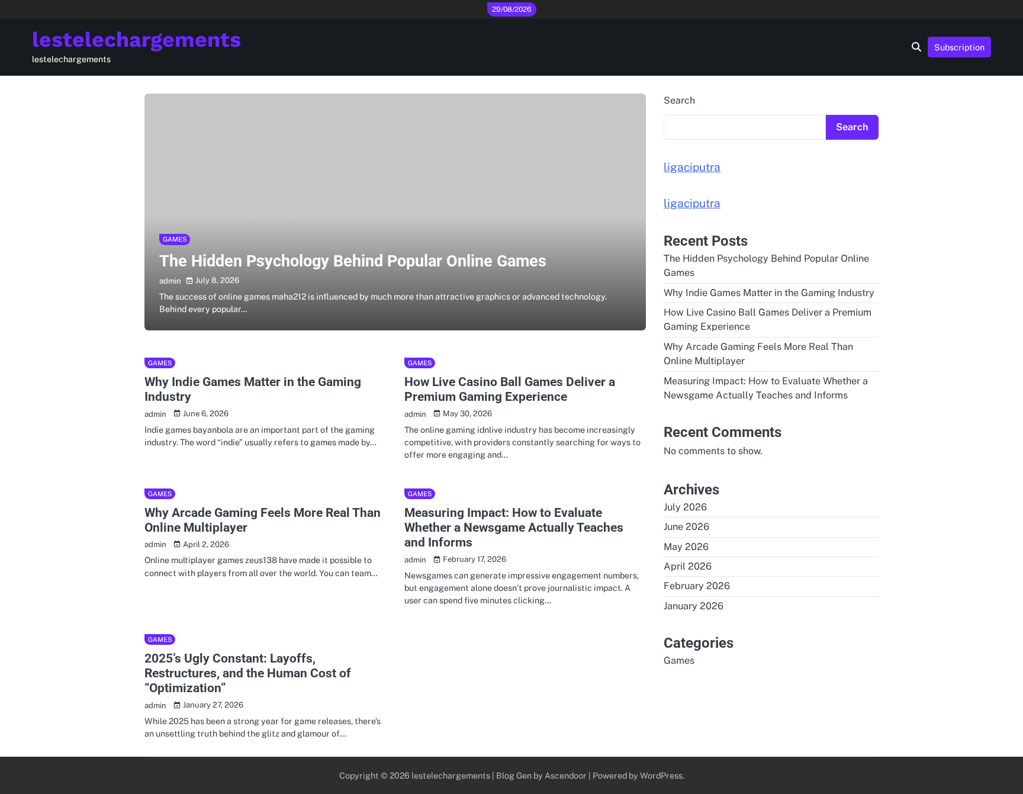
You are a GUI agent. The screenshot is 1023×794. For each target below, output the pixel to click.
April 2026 (688, 566)
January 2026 (693, 606)
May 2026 (686, 546)
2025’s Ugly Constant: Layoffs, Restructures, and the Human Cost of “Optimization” (247, 673)
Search (679, 100)
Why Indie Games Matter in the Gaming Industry (769, 292)
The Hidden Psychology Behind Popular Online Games (352, 261)
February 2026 (697, 586)
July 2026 (685, 507)
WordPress (661, 775)
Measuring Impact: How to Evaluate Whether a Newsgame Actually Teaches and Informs (513, 527)
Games (174, 239)
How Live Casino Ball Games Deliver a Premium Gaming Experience (509, 389)
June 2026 (686, 527)
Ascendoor (566, 775)
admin (170, 280)
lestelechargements (136, 39)
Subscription (959, 47)
